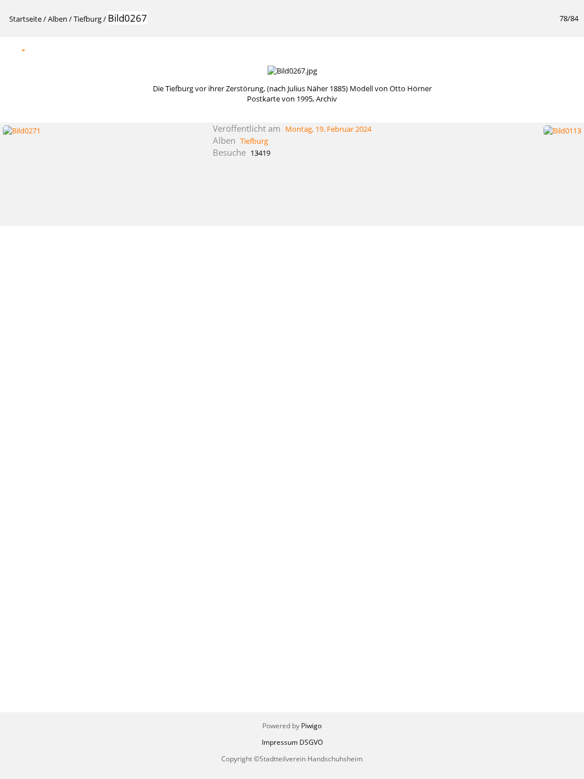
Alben (57, 19)
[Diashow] (41, 49)
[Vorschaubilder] (521, 49)
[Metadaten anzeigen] (65, 49)
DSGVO (311, 742)
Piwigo (311, 726)
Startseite (25, 19)
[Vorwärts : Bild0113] (569, 49)
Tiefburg (88, 19)
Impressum (280, 742)
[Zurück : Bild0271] (545, 49)
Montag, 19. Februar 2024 (328, 129)
